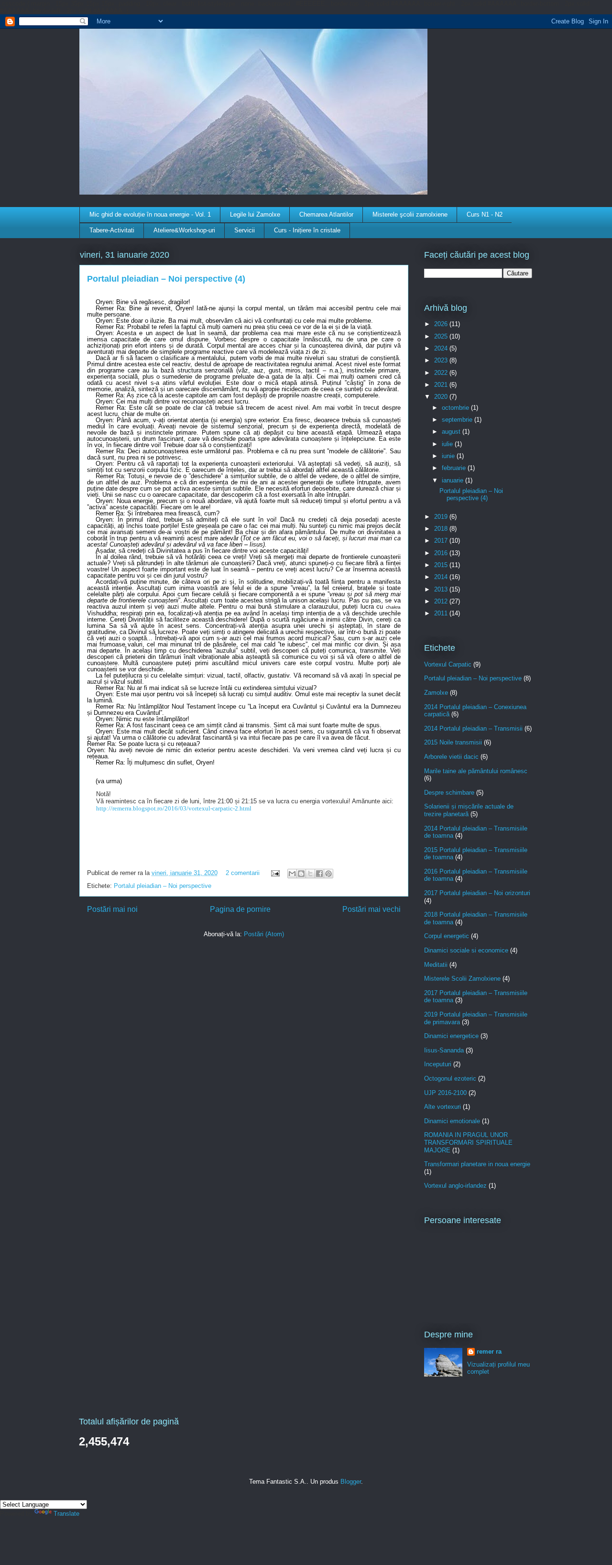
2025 (441, 336)
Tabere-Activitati (111, 230)
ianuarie (453, 480)
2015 (441, 565)
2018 (441, 528)
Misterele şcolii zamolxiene (410, 214)
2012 (441, 601)
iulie (448, 444)
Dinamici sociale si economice (466, 950)
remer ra (489, 1351)
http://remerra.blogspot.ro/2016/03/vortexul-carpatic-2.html (173, 808)
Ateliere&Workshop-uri (184, 230)
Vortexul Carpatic (447, 664)
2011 (441, 613)
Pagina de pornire (240, 909)
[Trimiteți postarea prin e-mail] (275, 872)
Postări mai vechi (371, 909)
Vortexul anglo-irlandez (455, 1185)
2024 (441, 348)
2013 (441, 589)
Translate (66, 1513)
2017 (441, 540)
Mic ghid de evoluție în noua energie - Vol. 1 (150, 214)
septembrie (458, 419)
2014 (441, 576)
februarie (455, 467)
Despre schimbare (449, 792)
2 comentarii (243, 872)
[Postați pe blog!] (301, 873)
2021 (441, 384)
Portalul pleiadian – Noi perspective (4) (166, 279)
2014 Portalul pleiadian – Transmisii (473, 728)
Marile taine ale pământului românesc (475, 771)
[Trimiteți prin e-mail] (292, 873)
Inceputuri (437, 1064)
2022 (441, 372)
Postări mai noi (112, 909)
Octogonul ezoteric (450, 1078)
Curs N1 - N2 (485, 214)
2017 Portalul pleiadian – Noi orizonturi (477, 893)
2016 (441, 553)
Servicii (244, 230)
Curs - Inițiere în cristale (307, 230)
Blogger (350, 1481)
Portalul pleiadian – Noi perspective (162, 885)
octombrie (456, 407)
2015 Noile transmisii (453, 742)
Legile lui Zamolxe (255, 214)
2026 (441, 324)
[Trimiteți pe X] (310, 873)
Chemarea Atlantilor (326, 214)
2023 (441, 360)
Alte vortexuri (442, 1106)
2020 (441, 396)
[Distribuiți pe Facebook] (319, 873)
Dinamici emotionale (452, 1121)
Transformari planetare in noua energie (477, 1164)
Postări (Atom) (264, 934)
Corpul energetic (446, 936)
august (452, 431)
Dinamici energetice (451, 1036)
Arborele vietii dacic (451, 756)
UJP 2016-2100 (445, 1092)
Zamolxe (436, 692)
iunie (449, 456)
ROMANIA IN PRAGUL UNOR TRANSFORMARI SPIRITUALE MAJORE (468, 1142)
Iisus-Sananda (444, 1050)
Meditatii (436, 964)
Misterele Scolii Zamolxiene (462, 978)
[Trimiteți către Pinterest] (328, 873)
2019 (441, 516)
